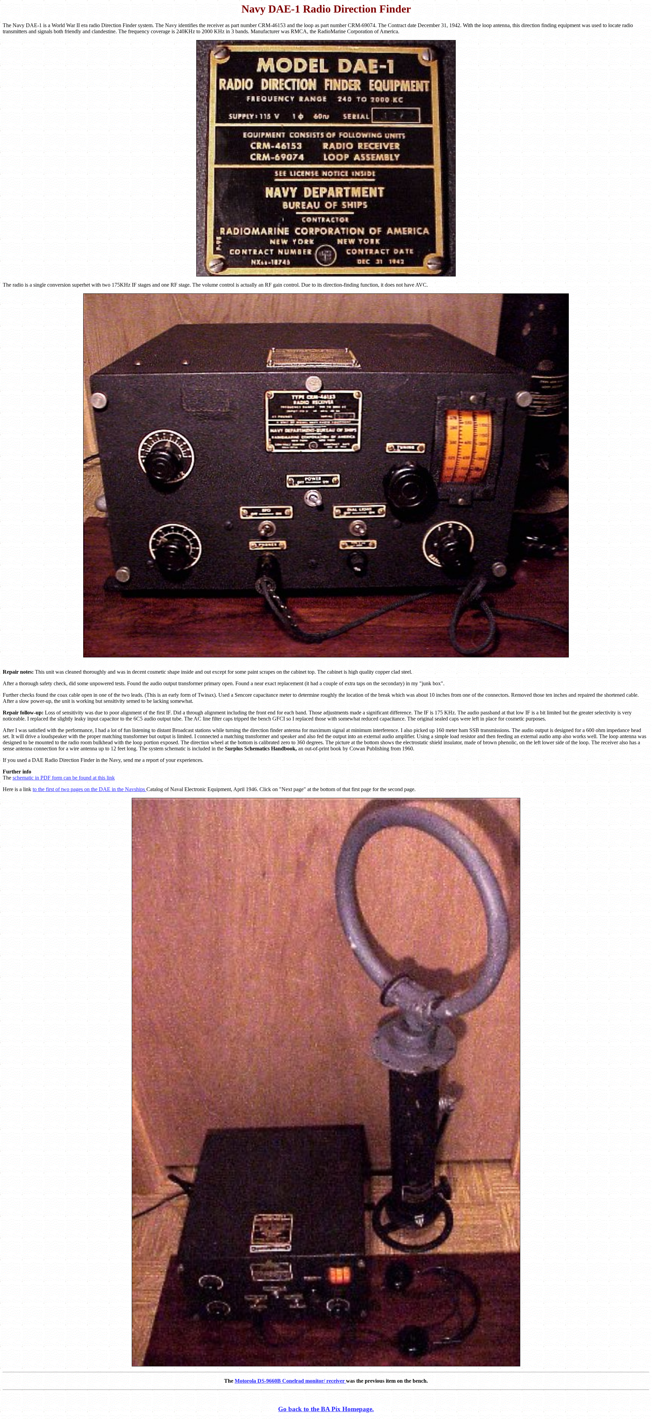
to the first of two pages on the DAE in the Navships (89, 789)
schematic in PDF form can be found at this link (64, 778)
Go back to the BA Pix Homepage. (326, 1409)
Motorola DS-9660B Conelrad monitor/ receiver (290, 1381)
